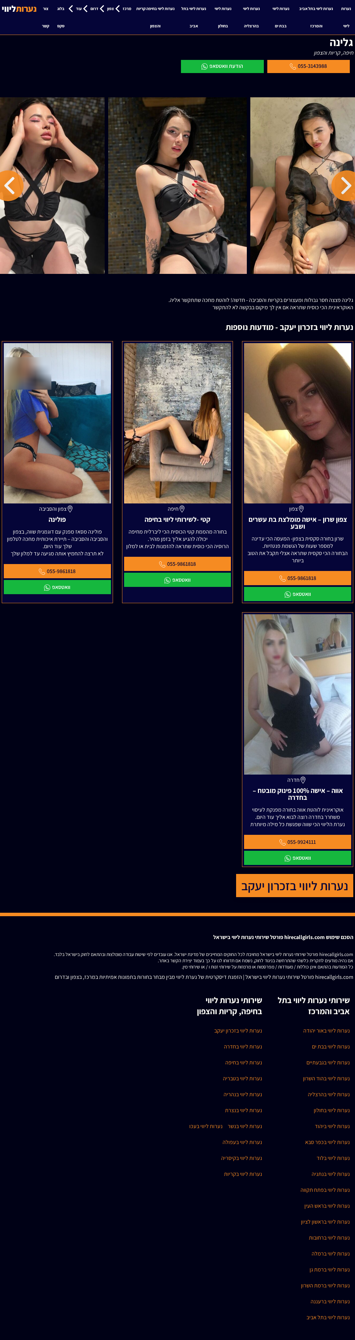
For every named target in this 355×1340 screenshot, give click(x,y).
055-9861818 (301, 578)
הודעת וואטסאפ (226, 66)
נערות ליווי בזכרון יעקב (294, 885)
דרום (94, 8)
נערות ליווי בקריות (243, 1174)
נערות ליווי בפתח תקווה (325, 1190)
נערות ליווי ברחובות (329, 1237)
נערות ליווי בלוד (333, 1158)
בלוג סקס (60, 17)
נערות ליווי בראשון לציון (325, 1221)
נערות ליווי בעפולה (242, 1142)
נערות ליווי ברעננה (330, 1301)
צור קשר (45, 17)
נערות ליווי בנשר (245, 1126)
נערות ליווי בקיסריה (241, 1158)
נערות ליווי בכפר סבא (327, 1142)
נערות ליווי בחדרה (243, 1046)
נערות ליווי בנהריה (243, 1094)
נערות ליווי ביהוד (332, 1126)
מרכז (127, 8)
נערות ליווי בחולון (223, 17)
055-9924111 (301, 842)
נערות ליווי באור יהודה (326, 1030)
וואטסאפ (302, 594)
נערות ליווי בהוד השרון (326, 1078)
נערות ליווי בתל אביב (193, 17)
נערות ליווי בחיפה (243, 1062)
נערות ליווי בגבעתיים (328, 1062)
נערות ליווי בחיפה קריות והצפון (155, 17)
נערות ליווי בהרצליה (251, 17)
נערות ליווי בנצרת (243, 1110)
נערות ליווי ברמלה (331, 1253)
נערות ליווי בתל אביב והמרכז (316, 17)
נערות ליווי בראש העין (327, 1205)
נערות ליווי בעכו (206, 1126)
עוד (79, 8)
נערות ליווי (346, 17)
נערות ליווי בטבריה (242, 1078)
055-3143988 (312, 66)
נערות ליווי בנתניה (331, 1174)
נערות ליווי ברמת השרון (325, 1285)
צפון (110, 8)
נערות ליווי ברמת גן (330, 1269)
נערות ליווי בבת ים (280, 17)
